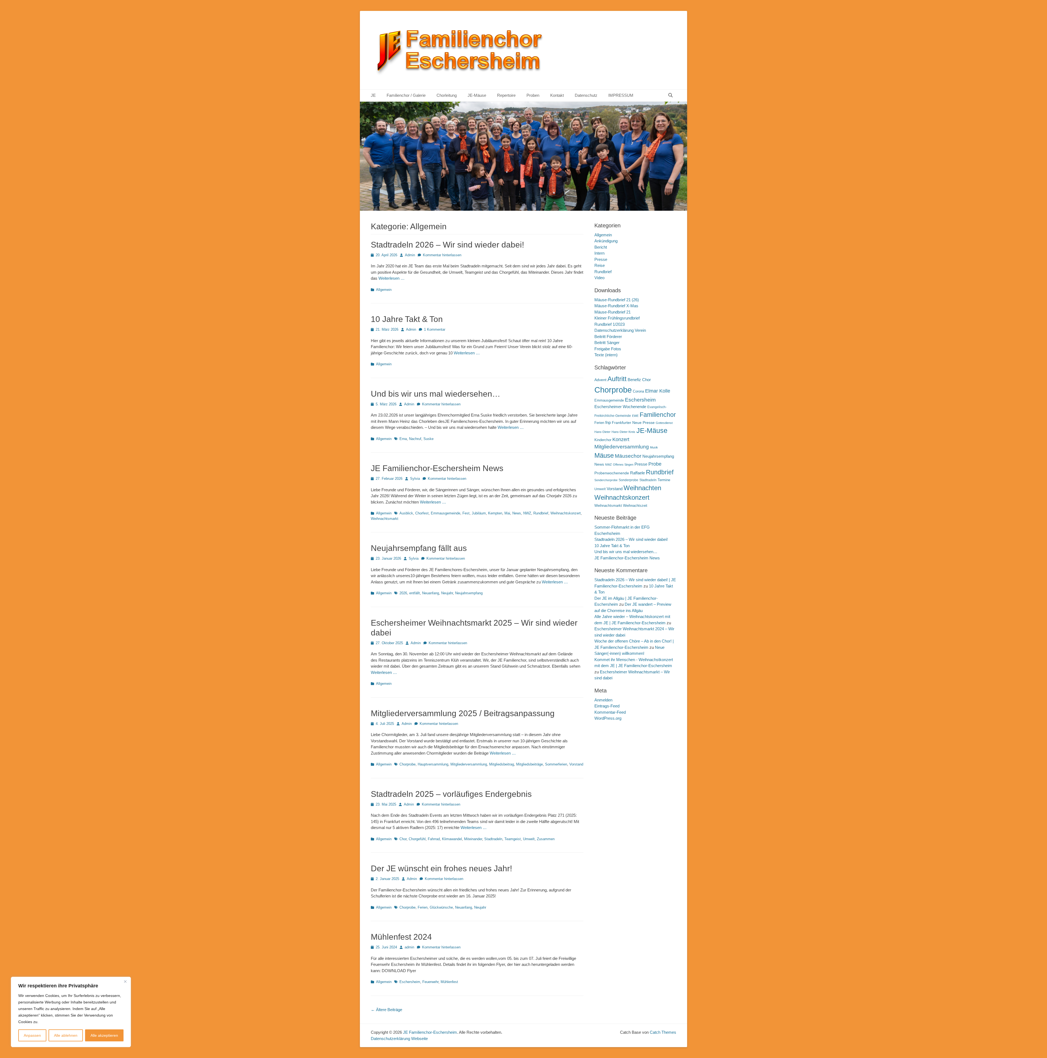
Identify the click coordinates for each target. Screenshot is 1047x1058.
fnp (608, 422)
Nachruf (415, 439)
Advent (600, 380)
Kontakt (557, 95)
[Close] (125, 981)
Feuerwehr (430, 982)
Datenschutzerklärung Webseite (399, 1038)
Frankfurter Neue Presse (633, 422)
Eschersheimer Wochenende (620, 406)
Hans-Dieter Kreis (623, 431)
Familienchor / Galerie (406, 95)
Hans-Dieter (602, 431)
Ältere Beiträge (386, 1009)
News (516, 513)
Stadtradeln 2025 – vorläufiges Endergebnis (451, 793)
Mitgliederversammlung (468, 764)
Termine (664, 480)
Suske (428, 439)
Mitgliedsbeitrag (501, 764)
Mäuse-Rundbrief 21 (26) (616, 299)
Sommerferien (556, 764)
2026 (403, 593)
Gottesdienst (664, 422)
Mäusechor (628, 456)
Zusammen (546, 839)
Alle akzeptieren (104, 1035)
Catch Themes (663, 1032)
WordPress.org (607, 718)
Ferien (423, 907)
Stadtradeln (493, 839)
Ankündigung (606, 241)
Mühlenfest (449, 982)
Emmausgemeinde (445, 513)
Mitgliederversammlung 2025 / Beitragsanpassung (463, 713)
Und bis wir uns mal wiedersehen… (435, 393)
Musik (654, 447)
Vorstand (576, 764)
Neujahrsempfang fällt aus (419, 548)
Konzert (620, 439)
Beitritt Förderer (608, 336)
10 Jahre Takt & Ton (407, 319)
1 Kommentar (434, 329)
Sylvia (415, 479)
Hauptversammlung (433, 764)
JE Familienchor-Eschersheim (430, 1032)
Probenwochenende (611, 473)
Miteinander (473, 839)
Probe (654, 464)
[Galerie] (523, 209)
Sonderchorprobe (606, 480)
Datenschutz (586, 95)
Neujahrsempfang (469, 593)
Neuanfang (430, 593)
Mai (507, 513)
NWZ (527, 513)
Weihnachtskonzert (565, 513)
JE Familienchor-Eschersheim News (437, 468)
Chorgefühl (417, 839)
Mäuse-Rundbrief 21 (612, 312)
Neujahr (447, 593)
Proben (532, 95)
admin (409, 947)
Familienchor (658, 414)
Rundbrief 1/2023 (609, 324)
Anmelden (603, 700)
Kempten (495, 513)
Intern (599, 253)
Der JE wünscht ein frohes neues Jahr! (441, 868)
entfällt (414, 593)
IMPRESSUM (620, 95)
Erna (403, 439)
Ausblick (406, 513)
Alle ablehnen (65, 1035)
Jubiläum (479, 513)
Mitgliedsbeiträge (529, 764)
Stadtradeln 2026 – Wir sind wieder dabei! (447, 244)
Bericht (600, 247)
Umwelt (529, 839)
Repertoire (506, 95)
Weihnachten (642, 488)
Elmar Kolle (657, 391)
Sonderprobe (628, 480)
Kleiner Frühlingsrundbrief (617, 318)
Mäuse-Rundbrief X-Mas (616, 305)
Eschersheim (409, 982)
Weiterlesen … (391, 278)
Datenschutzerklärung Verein (620, 330)
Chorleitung (447, 95)
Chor (403, 839)
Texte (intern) (606, 354)
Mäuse (604, 455)
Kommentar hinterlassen (442, 255)
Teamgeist (512, 839)
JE (373, 95)
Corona (638, 391)
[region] (71, 1012)
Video (599, 277)
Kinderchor (602, 440)
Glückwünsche (441, 907)
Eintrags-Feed (606, 706)
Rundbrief (540, 513)
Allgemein (384, 290)
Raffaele (637, 473)
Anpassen (32, 1035)
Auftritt (617, 378)
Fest (466, 513)
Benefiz (634, 379)
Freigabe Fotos (607, 348)
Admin (410, 255)
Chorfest (422, 513)
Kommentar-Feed (610, 712)
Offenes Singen (623, 464)
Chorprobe (407, 764)
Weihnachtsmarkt (384, 519)
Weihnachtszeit (635, 506)
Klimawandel (452, 839)
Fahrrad (434, 839)
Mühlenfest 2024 (401, 936)
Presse (600, 259)
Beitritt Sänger (606, 342)
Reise (599, 265)
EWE (635, 415)
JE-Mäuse (477, 95)
